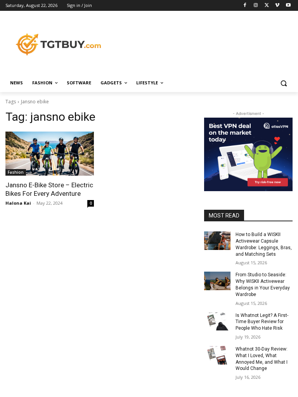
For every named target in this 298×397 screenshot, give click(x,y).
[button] (283, 83)
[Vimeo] (277, 5)
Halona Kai (18, 203)
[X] (266, 5)
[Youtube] (288, 5)
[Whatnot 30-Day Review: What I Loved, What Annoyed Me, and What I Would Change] (217, 355)
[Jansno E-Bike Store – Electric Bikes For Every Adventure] (49, 154)
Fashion (16, 172)
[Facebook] (245, 5)
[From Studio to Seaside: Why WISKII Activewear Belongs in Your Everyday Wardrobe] (217, 281)
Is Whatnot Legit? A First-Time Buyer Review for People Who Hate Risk (262, 322)
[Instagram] (255, 5)
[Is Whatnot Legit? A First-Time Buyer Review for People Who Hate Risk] (217, 321)
